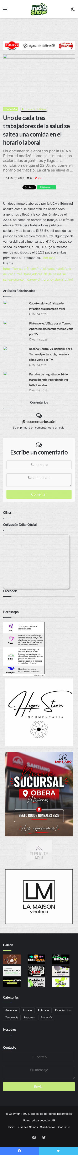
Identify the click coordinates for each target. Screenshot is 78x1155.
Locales (27, 1010)
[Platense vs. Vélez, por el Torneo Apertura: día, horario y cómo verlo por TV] (14, 327)
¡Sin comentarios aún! (39, 421)
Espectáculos (63, 1010)
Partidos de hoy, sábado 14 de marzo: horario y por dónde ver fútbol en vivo (48, 379)
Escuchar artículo (35, 109)
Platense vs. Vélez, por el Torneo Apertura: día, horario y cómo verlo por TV (51, 329)
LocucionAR (47, 1120)
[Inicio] (39, 9)
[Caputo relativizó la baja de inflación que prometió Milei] (14, 307)
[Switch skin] (73, 10)
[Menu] (5, 10)
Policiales (43, 1010)
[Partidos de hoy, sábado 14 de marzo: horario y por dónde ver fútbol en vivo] (14, 378)
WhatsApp (47, 187)
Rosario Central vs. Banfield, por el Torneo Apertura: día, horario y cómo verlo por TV (51, 354)
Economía (46, 1017)
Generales (11, 1010)
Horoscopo (38, 675)
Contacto (9, 1047)
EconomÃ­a (10, 109)
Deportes (29, 1017)
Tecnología (11, 1017)
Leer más (48, 258)
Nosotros (9, 1029)
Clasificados (47, 1127)
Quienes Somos (27, 1127)
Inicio (11, 1127)
